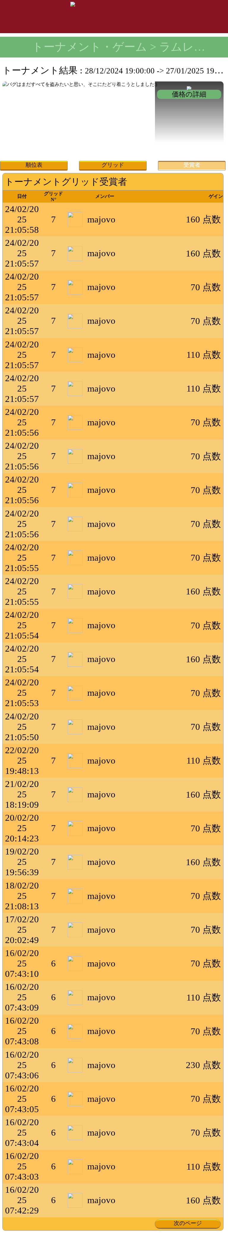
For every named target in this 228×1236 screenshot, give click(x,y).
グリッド (113, 165)
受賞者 (191, 165)
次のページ (188, 1223)
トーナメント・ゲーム (89, 47)
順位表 (34, 165)
